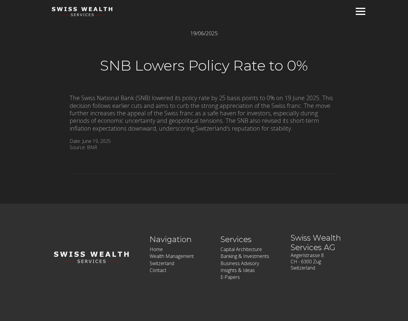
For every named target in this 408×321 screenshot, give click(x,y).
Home (156, 249)
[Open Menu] (360, 11)
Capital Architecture (241, 249)
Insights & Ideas (237, 270)
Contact (158, 270)
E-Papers (230, 277)
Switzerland (162, 263)
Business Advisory (239, 263)
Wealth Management (172, 256)
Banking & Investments (244, 256)
